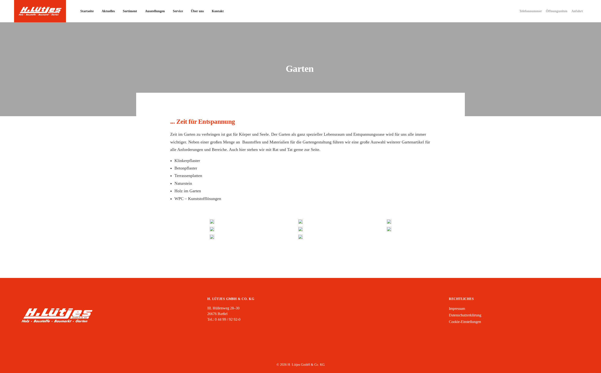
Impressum (457, 309)
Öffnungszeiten (556, 11)
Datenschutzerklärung (465, 315)
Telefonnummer (530, 11)
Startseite (87, 11)
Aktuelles (108, 11)
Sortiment (130, 11)
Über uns (197, 11)
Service (178, 11)
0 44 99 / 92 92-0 (227, 319)
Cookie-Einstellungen (465, 322)
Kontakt (218, 11)
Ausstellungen (155, 11)
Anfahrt (577, 11)
